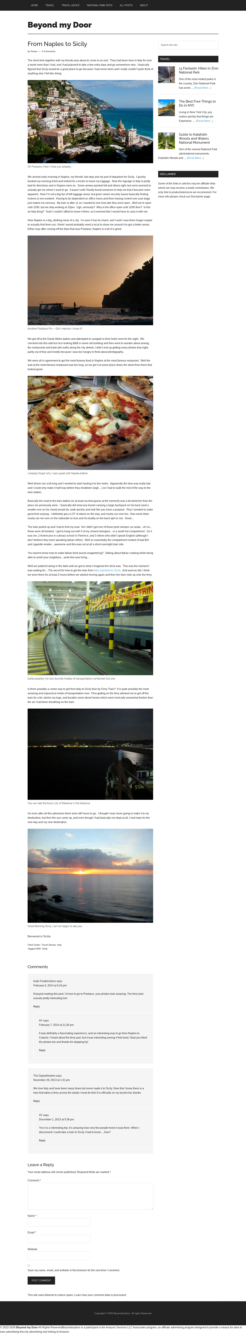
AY (41, 1020)
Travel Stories (48, 944)
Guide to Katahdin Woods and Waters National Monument (194, 138)
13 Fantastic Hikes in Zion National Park (198, 70)
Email (32, 1232)
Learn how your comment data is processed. (100, 1295)
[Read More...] (202, 87)
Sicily (45, 948)
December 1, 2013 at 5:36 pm (56, 1119)
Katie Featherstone (44, 981)
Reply (36, 1006)
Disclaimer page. (201, 196)
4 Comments (48, 51)
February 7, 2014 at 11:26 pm (56, 1024)
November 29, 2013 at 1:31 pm (51, 1080)
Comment (34, 1180)
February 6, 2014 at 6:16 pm (50, 985)
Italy (59, 944)
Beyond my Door (60, 24)
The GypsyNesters (44, 1075)
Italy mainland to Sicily (107, 570)
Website (32, 1249)
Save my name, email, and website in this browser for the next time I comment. (74, 1270)
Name (32, 1215)
